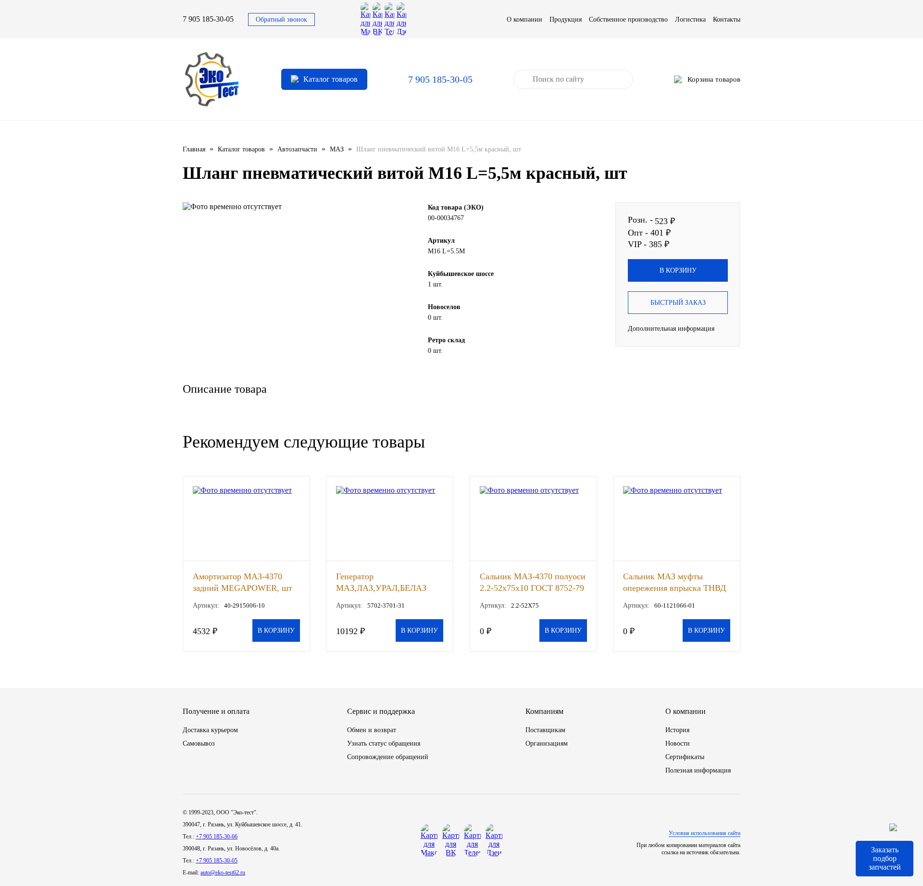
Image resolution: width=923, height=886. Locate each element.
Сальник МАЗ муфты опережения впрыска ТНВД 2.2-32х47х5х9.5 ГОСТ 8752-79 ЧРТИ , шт (676, 582)
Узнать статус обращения (383, 743)
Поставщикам (545, 730)
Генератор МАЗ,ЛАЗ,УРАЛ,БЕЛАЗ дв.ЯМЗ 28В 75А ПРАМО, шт (385, 582)
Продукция (565, 19)
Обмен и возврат (371, 730)
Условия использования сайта (704, 833)
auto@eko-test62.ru (222, 872)
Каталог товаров (241, 149)
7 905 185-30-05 (208, 19)
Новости (677, 743)
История (677, 730)
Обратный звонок (281, 19)
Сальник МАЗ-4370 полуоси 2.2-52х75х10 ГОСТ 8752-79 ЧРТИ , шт (533, 582)
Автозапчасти (297, 149)
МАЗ (337, 149)
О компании (524, 19)
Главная (194, 149)
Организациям (546, 743)
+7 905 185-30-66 (216, 836)
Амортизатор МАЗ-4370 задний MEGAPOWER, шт (242, 582)
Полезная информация (698, 770)
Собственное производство (628, 19)
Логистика (690, 19)
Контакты (726, 19)
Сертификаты (684, 757)
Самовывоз (199, 743)
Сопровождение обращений (387, 757)
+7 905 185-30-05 (216, 860)
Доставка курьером (210, 730)
